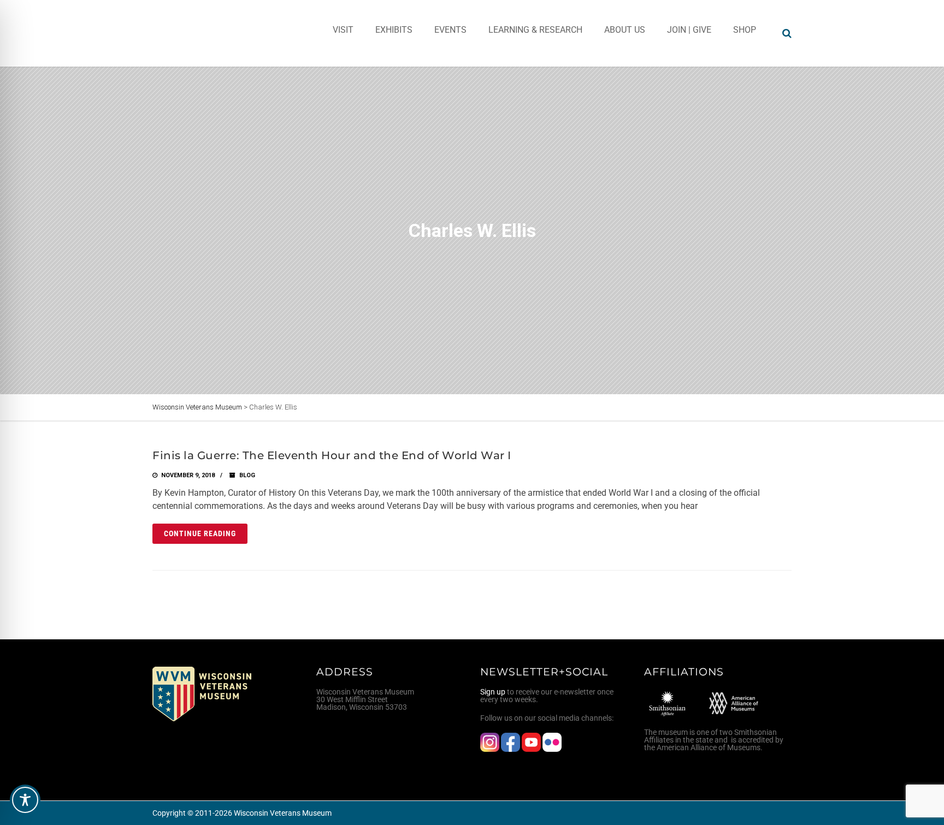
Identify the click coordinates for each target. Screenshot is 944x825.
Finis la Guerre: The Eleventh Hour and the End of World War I (331, 455)
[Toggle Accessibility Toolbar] (25, 800)
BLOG (247, 475)
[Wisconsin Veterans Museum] (196, 33)
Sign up (492, 691)
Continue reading (200, 533)
